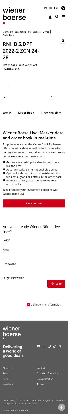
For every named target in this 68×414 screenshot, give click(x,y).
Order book (26, 113)
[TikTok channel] (54, 346)
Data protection (45, 379)
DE (46, 8)
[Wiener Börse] (14, 15)
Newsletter (8, 384)
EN (56, 8)
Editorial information (48, 373)
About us (7, 368)
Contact (41, 368)
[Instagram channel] (49, 346)
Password (9, 264)
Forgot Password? (13, 278)
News (5, 379)
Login (50, 17)
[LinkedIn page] (44, 346)
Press (6, 373)
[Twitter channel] (60, 346)
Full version (43, 384)
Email (6, 250)
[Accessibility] (63, 8)
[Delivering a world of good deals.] (13, 352)
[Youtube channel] (38, 346)
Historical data (51, 113)
